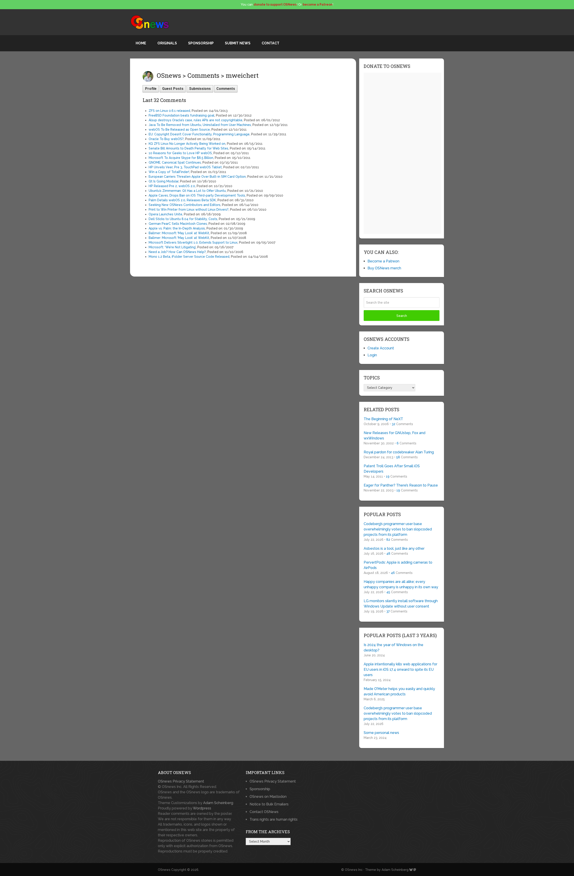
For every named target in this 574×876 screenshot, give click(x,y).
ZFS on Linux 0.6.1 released (169, 110)
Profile (151, 89)
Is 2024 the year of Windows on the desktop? (393, 647)
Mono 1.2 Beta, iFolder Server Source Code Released (189, 256)
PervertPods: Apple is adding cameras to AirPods (398, 565)
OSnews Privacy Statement (181, 781)
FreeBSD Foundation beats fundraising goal (181, 115)
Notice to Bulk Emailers (269, 804)
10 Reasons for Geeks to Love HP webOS (180, 153)
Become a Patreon (383, 261)
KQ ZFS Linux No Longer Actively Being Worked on (187, 143)
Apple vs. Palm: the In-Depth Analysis (177, 228)
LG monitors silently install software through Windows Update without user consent (401, 603)
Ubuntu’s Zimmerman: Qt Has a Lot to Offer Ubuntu (187, 191)
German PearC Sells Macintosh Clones (178, 223)
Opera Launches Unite (165, 214)
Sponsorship (201, 43)
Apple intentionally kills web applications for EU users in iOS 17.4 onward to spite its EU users (400, 669)
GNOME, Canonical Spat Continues (175, 162)
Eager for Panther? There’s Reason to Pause (401, 485)
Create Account (380, 348)
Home (141, 43)
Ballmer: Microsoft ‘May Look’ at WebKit (179, 233)
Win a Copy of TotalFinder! (169, 172)
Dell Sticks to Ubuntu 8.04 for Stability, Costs (183, 219)
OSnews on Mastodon (268, 796)
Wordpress (202, 808)
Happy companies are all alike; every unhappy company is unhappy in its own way (401, 584)
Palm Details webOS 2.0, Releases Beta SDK (182, 200)
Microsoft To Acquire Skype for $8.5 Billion (181, 158)
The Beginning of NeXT (383, 419)
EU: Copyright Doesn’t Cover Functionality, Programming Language (199, 134)
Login (372, 355)
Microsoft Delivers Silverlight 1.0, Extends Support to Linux (193, 242)
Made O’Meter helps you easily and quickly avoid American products (399, 691)
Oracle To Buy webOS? (166, 139)
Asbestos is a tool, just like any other (394, 548)
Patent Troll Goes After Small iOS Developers (392, 469)
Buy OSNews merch (384, 268)
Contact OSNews (264, 812)
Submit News (237, 43)
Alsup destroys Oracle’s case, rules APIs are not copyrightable (195, 120)
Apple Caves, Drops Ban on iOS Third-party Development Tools (197, 195)
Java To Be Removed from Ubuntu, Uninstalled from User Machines (200, 125)
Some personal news (381, 733)
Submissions (200, 89)
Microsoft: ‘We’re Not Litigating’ (172, 247)
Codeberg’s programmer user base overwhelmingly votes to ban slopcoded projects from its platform (398, 529)
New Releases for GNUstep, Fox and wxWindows (394, 435)
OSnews (164, 870)
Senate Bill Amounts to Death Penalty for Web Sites (188, 148)
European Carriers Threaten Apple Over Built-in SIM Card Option (197, 176)
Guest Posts (172, 89)
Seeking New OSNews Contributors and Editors (184, 205)
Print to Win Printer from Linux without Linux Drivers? (188, 209)
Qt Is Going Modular (163, 181)
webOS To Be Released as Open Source (179, 129)
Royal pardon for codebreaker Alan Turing (399, 452)
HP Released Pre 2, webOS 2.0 (172, 186)
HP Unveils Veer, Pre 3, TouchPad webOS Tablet (185, 167)
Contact (270, 43)
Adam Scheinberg (218, 803)
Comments (225, 89)
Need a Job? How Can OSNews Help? (177, 252)
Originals (167, 43)
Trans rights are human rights (274, 819)
